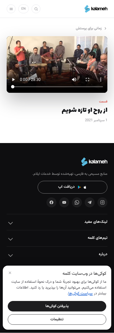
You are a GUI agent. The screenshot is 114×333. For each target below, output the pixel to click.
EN (23, 8)
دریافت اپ (66, 187)
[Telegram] (90, 202)
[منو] (11, 8)
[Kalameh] (95, 9)
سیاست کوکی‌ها (80, 293)
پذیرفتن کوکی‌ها (57, 306)
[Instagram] (102, 202)
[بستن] (10, 273)
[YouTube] (64, 202)
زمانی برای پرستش (89, 28)
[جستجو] (36, 8)
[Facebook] (51, 202)
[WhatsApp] (77, 202)
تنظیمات (57, 319)
